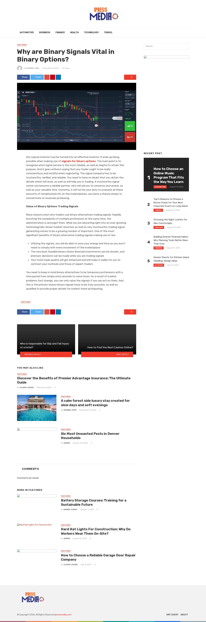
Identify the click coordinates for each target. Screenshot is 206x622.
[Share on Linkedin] (58, 77)
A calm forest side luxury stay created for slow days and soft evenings (95, 403)
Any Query (172, 614)
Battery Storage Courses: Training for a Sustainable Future (93, 502)
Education (160, 187)
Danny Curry (70, 509)
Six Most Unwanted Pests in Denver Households (90, 436)
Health (74, 32)
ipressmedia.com (63, 614)
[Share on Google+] (46, 77)
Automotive (27, 32)
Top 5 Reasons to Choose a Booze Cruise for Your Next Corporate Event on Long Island (171, 202)
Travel (108, 32)
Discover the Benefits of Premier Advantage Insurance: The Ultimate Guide (74, 380)
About (184, 614)
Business (44, 32)
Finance (60, 32)
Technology (91, 32)
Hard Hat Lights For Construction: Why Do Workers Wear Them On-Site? (96, 531)
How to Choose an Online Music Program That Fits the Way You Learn (169, 175)
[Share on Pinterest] (52, 77)
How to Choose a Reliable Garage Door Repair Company (98, 557)
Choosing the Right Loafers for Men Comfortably (170, 221)
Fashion (159, 227)
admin (67, 443)
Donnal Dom (32, 68)
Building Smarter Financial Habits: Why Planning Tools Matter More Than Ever (171, 240)
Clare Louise (27, 387)
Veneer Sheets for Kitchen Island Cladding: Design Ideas (171, 259)
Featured (22, 45)
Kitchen (159, 265)
